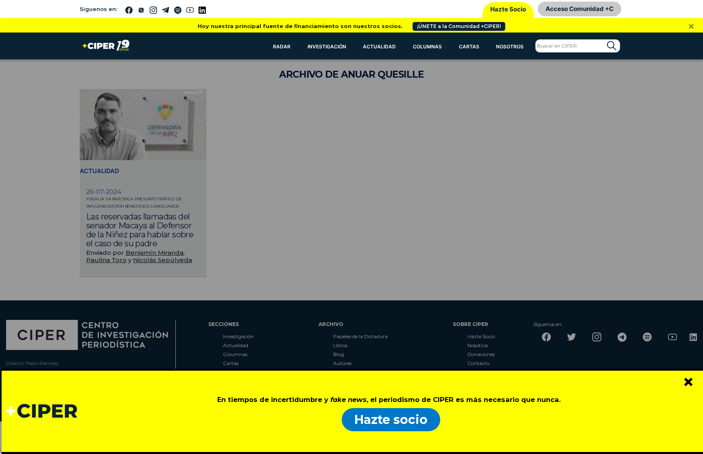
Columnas (427, 46)
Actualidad (379, 46)
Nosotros (510, 46)
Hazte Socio (508, 9)
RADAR (281, 46)
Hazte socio (391, 419)
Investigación (327, 46)
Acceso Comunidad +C (579, 9)
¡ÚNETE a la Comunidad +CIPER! (459, 26)
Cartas (469, 46)
